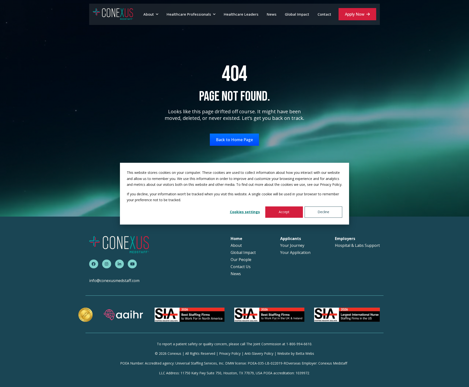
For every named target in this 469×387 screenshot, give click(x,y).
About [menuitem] (236, 245)
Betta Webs (305, 353)
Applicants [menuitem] (290, 238)
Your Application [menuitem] (295, 252)
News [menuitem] (236, 273)
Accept (284, 211)
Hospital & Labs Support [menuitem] (357, 245)
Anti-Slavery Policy (259, 353)
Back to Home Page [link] (234, 139)
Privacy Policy (230, 353)
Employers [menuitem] (345, 238)
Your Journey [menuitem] (292, 245)
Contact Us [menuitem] (241, 266)
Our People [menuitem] (241, 259)
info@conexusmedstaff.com (114, 280)
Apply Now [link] (354, 14)
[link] (113, 14)
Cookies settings (245, 211)
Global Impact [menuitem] (243, 252)
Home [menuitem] (236, 238)
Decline (323, 211)
